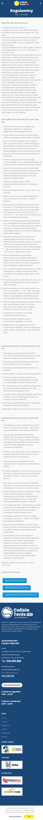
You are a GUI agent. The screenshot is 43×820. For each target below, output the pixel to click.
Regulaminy (6, 733)
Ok (29, 816)
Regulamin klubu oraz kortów (15, 581)
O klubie (4, 722)
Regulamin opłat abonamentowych (16, 588)
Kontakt (4, 737)
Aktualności (5, 725)
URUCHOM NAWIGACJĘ (12, 685)
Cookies (4, 729)
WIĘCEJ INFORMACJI (15, 816)
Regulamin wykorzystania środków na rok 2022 (21, 595)
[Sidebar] (2, 248)
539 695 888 (11, 661)
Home (16, 14)
